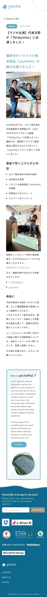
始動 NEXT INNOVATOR (13, 544)
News (12, 26)
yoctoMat (6, 572)
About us (6, 577)
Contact (18, 444)
